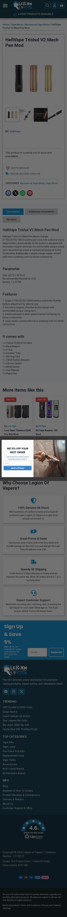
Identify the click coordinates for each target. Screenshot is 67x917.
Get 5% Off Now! (17, 468)
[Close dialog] (63, 441)
